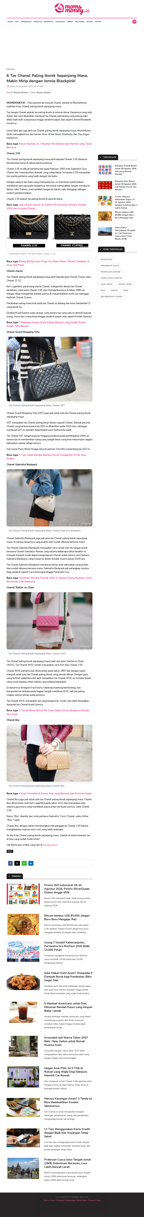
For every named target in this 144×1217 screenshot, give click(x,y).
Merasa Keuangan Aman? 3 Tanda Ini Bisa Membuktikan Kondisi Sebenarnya (68, 1102)
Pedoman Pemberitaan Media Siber (71, 1200)
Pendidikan (26, 22)
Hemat (70, 22)
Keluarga (80, 22)
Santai (98, 22)
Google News (50, 845)
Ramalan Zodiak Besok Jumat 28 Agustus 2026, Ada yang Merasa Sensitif (126, 170)
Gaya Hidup (106, 284)
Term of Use (48, 1200)
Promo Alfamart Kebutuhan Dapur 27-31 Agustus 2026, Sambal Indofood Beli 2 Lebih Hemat (126, 202)
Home (10, 22)
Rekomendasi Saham (111, 296)
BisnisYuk (48, 22)
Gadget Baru (125, 284)
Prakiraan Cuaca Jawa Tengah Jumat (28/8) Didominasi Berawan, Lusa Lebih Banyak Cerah (67, 1163)
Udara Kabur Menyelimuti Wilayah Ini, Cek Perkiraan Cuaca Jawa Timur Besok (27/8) (125, 233)
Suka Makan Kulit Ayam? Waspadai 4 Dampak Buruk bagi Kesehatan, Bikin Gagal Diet (68, 976)
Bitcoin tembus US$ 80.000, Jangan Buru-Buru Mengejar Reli (67, 917)
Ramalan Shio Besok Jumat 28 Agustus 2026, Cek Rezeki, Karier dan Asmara (126, 185)
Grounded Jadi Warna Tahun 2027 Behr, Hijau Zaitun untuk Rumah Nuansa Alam (66, 1041)
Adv (17, 22)
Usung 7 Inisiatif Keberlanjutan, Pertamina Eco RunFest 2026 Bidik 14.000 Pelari (66, 946)
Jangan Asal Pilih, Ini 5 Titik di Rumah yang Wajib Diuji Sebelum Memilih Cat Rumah (65, 1071)
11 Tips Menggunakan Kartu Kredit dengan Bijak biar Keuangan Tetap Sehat (67, 1132)
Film (103, 290)
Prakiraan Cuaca (110, 265)
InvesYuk (38, 22)
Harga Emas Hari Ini (111, 278)
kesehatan (106, 259)
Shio (125, 290)
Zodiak (114, 290)
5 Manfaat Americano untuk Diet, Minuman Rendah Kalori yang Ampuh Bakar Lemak (68, 1007)
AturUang (60, 22)
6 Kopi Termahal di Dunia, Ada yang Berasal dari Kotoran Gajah (55, 793)
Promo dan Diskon (110, 272)
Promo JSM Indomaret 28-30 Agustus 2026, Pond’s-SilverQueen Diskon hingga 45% (67, 888)
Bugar (90, 22)
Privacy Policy (94, 1200)
